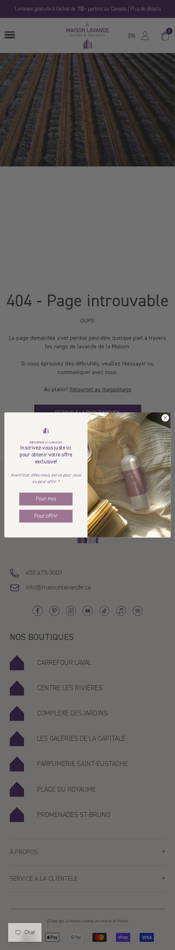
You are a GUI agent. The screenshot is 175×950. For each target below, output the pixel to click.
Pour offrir (45, 516)
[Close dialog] (165, 417)
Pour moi (46, 499)
